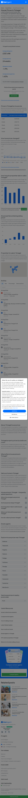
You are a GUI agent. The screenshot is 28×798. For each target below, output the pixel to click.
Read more (15, 408)
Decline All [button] (14, 414)
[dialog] (14, 399)
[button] (14, 417)
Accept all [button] (14, 411)
